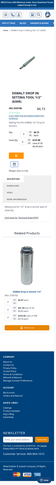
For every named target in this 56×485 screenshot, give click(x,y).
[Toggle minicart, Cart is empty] (32, 14)
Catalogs (7, 407)
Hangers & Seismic (39, 23)
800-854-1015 (35, 454)
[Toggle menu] (5, 14)
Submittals (8, 417)
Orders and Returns (13, 395)
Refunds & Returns (12, 377)
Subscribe (42, 439)
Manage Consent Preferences (17, 380)
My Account (9, 392)
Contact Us (8, 365)
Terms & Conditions (13, 374)
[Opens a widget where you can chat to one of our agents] (44, 480)
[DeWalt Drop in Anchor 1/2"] (27, 265)
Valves (22, 23)
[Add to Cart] (16, 156)
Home (5, 30)
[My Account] (18, 14)
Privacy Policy (9, 368)
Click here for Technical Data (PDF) (21, 217)
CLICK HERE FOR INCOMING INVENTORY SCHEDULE (26, 117)
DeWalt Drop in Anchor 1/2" (27, 291)
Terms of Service (26, 448)
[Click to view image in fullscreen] (27, 63)
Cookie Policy (9, 371)
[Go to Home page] (48, 14)
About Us (7, 361)
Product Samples (11, 410)
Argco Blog (8, 414)
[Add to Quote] (14, 164)
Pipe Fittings (8, 23)
